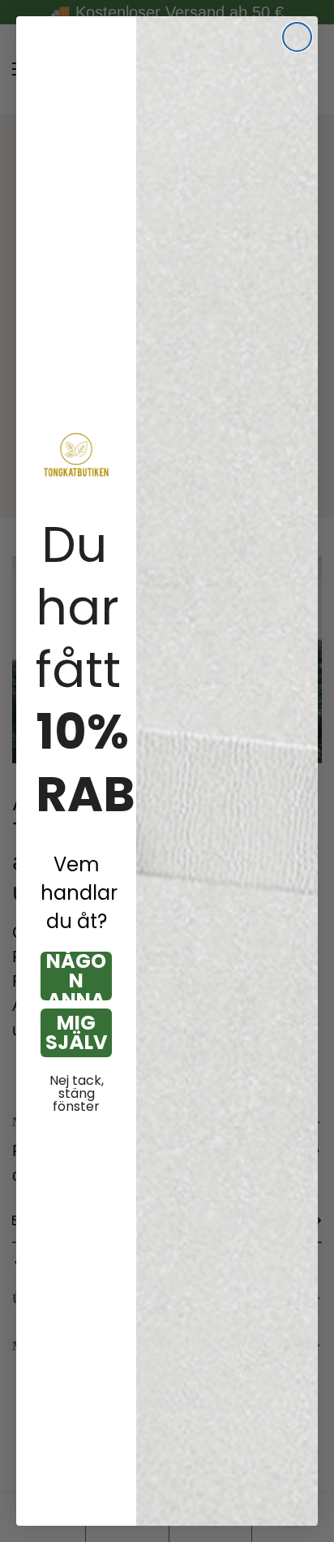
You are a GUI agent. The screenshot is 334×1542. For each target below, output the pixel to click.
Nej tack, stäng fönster (76, 1093)
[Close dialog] (297, 37)
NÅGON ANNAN (76, 976)
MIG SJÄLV (76, 1032)
